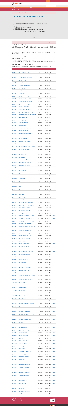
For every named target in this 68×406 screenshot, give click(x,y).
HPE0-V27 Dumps (14, 327)
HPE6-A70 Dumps (14, 375)
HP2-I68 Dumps (14, 279)
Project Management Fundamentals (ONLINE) (25, 104)
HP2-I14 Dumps (14, 359)
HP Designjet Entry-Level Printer (23, 393)
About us (21, 400)
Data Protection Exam (22, 186)
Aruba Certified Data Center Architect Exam (24, 311)
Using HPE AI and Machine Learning (23, 335)
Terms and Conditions (34, 36)
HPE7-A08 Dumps (14, 251)
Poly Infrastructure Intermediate (23, 308)
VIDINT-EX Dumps (14, 292)
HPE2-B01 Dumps (14, 138)
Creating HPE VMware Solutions (23, 117)
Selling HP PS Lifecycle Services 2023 (23, 322)
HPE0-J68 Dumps (14, 348)
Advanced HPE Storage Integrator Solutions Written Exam (26, 215)
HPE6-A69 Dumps (14, 346)
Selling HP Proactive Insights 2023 (23, 130)
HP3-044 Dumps (14, 388)
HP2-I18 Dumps (14, 93)
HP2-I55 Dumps (14, 141)
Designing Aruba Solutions (22, 383)
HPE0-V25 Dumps (14, 324)
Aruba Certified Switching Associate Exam (24, 364)
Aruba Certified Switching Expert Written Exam (25, 346)
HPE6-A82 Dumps (14, 356)
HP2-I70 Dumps (14, 167)
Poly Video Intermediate (22, 292)
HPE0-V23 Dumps (14, 122)
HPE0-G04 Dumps (14, 238)
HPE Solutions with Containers (23, 154)
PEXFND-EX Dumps (14, 282)
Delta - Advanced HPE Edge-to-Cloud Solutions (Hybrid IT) (26, 133)
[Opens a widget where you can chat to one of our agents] (62, 401)
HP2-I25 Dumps (14, 101)
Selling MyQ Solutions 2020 (22, 80)
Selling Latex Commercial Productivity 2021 (24, 109)
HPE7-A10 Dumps (14, 254)
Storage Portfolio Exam (22, 178)
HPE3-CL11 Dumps (14, 194)
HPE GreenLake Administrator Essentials (24, 330)
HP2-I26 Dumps (14, 104)
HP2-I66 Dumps (14, 275)
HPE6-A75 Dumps (14, 367)
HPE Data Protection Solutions (23, 138)
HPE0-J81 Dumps (14, 170)
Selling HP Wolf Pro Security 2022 (23, 125)
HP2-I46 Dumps (14, 130)
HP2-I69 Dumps (14, 165)
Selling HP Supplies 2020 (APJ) (23, 93)
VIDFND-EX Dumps (14, 290)
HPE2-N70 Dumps (14, 157)
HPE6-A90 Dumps (14, 199)
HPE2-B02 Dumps (14, 149)
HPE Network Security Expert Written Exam (24, 254)
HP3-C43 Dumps (14, 391)
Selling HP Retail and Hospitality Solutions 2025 (25, 223)
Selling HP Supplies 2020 (22, 359)
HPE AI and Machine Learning (23, 159)
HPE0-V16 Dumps (14, 90)
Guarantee (21, 401)
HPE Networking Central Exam (23, 199)
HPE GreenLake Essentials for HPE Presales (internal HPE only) (27, 146)
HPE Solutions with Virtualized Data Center (24, 210)
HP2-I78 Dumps (14, 226)
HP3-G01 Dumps (14, 393)
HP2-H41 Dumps (14, 385)
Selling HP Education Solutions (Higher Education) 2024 (26, 279)
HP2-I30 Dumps (14, 106)
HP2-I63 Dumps (14, 272)
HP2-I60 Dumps (14, 270)
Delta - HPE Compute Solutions (23, 340)
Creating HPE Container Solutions (23, 122)
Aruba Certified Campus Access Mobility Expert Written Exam (26, 303)
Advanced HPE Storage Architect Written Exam (25, 213)
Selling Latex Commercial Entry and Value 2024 (25, 167)
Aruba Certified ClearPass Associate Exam (24, 356)
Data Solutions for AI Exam (22, 191)
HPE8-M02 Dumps (14, 162)
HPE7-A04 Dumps (14, 311)
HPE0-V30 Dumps (14, 175)
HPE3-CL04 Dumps (14, 183)
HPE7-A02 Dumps (14, 316)
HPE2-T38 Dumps (14, 159)
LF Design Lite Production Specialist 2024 (24, 165)
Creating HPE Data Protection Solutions (24, 88)
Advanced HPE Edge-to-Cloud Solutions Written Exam (26, 267)
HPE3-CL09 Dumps (14, 191)
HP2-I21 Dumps (14, 96)
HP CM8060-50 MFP (22, 388)
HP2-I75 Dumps (14, 221)
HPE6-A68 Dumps (14, 372)
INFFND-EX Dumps (14, 306)
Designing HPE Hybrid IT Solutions (23, 380)
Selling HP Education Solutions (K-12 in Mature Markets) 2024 (27, 275)
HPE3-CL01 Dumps (14, 178)
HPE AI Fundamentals (22, 175)
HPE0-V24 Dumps (14, 133)
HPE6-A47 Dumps (14, 383)
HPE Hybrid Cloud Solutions (22, 324)
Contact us (21, 399)
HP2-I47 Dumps (14, 322)
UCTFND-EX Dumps (14, 287)
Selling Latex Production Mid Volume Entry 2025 (25, 235)
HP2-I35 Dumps (14, 114)
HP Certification (18, 7)
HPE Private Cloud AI (22, 197)
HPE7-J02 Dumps (14, 215)
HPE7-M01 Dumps (14, 264)
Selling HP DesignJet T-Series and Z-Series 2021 (25, 98)
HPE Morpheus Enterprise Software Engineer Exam (25, 207)
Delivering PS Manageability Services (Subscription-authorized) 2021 (27, 114)
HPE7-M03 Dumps (14, 267)
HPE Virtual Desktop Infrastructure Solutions (24, 149)
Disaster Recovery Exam (22, 189)
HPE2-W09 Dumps (14, 343)
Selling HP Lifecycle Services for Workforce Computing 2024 (26, 314)
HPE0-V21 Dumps (14, 117)
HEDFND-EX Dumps (14, 298)
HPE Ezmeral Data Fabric (22, 157)
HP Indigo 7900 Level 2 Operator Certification (25, 72)
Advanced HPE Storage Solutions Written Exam (25, 162)
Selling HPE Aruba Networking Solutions (24, 243)
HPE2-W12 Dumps (14, 243)
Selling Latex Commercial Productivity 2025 (24, 233)
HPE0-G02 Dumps (14, 146)
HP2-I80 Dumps (14, 230)
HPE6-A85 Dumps (14, 319)
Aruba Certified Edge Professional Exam (24, 367)
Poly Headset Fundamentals (22, 298)
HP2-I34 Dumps (14, 112)
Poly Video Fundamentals (22, 290)
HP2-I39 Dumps (14, 125)
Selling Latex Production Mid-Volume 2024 (24, 259)
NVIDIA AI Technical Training (22, 194)
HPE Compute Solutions (22, 338)
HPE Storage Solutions (22, 348)
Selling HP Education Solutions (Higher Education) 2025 (26, 230)
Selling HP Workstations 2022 (23, 332)
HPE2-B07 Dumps (14, 262)
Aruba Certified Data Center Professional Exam (25, 300)
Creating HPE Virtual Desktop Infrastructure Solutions (26, 90)
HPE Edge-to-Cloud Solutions (23, 327)
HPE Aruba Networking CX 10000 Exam (24, 246)
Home (12, 7)
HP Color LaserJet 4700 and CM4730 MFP (24, 391)
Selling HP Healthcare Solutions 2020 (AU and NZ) (25, 85)
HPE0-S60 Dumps (14, 340)
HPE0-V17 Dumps (14, 88)
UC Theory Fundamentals (22, 287)
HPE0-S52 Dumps (14, 284)
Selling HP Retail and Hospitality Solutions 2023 (25, 141)
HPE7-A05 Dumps (14, 300)
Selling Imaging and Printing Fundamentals (24, 385)
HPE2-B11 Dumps (14, 210)
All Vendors (13, 400)
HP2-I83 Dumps (14, 235)
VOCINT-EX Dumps (14, 295)
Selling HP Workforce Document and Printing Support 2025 (26, 221)
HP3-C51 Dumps (14, 77)
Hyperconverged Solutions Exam (23, 181)
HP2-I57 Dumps (14, 314)
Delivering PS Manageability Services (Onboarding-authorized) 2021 (27, 112)
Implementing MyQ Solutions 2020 (23, 82)
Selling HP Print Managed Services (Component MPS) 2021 (26, 101)
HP (14, 7)
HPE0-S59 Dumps (14, 338)
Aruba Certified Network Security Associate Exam (25, 351)
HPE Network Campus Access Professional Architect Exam (26, 202)
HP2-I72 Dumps (14, 259)
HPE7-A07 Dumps (14, 303)
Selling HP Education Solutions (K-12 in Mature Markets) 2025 (27, 226)
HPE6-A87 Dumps (14, 246)
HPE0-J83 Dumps (14, 173)
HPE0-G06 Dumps (14, 207)
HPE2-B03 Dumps (14, 151)
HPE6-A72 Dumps (14, 364)
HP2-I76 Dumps (14, 223)
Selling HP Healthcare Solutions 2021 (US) (24, 106)
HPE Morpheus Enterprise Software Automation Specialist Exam (27, 205)
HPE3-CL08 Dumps (14, 189)
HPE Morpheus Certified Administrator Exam (24, 238)
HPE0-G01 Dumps (14, 330)
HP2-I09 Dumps (14, 82)
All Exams (13, 401)
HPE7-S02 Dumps (14, 218)
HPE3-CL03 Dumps (14, 181)
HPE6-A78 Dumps (14, 351)
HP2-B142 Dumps (14, 72)
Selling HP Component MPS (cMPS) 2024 (24, 270)
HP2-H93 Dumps (14, 80)
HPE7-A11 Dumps (14, 202)
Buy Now (54, 88)
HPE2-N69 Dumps (14, 335)
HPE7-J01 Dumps (14, 213)
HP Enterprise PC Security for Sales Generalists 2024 (25, 272)
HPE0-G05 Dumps (14, 205)
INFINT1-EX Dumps (14, 308)
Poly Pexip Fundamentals (22, 282)
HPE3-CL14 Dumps (14, 197)
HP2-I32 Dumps (14, 109)
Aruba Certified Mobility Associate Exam (24, 375)
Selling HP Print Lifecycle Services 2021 (24, 96)
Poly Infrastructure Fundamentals (23, 306)
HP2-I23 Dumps (14, 98)
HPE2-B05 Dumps (14, 154)
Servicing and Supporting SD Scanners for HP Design (25, 77)
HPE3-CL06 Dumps (14, 186)
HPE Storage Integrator (22, 173)
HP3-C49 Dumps (14, 74)
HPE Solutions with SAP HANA (23, 151)
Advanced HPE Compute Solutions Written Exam (25, 264)
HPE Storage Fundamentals (22, 170)
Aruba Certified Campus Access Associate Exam (25, 319)
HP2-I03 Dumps (14, 85)
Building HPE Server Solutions (23, 284)
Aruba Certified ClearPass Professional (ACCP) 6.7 (25, 372)
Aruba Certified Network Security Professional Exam (25, 316)
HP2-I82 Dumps (14, 233)
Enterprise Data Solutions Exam (23, 183)
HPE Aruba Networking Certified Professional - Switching (26, 251)
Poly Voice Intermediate (22, 295)
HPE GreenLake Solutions (22, 262)
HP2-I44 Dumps (14, 332)
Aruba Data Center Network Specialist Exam (24, 343)
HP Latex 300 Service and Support (23, 74)
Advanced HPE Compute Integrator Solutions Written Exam (26, 218)
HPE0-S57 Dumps (14, 380)
